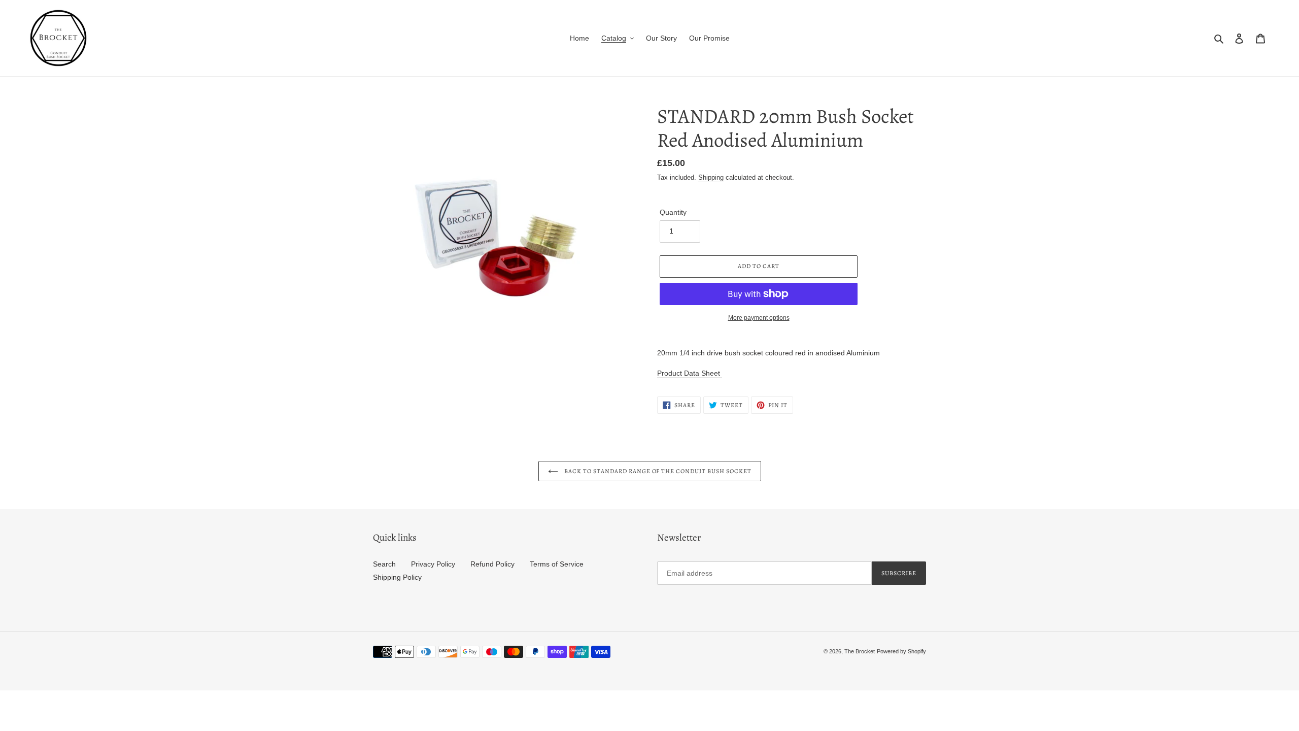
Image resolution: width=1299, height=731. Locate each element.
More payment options (759, 317)
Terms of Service (557, 564)
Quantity (673, 212)
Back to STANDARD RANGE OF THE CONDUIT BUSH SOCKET (657, 471)
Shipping (711, 177)
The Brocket (859, 651)
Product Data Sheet (689, 373)
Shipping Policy (397, 577)
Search (384, 564)
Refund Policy (492, 564)
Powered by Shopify (901, 651)
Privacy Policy (433, 564)
